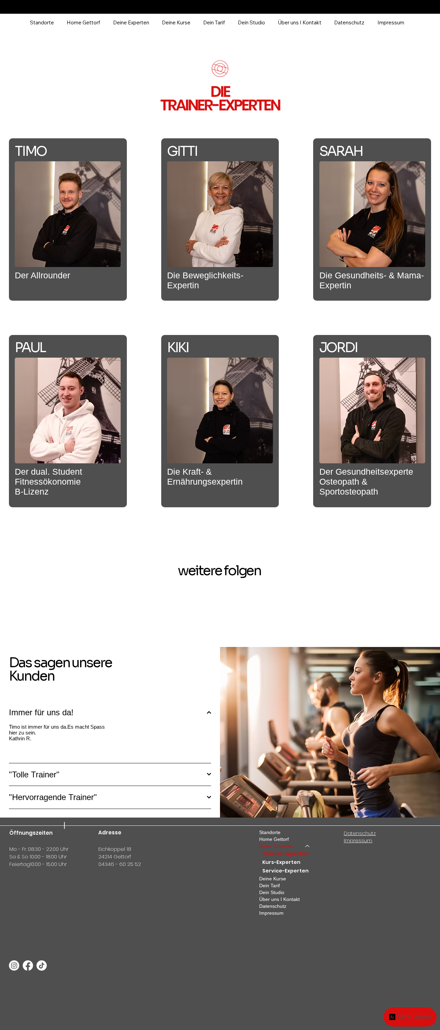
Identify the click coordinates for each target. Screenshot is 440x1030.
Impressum (271, 913)
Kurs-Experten (281, 862)
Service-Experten (285, 870)
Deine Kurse (272, 878)
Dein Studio (271, 892)
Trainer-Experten (285, 853)
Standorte (269, 832)
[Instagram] (14, 965)
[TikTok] (41, 965)
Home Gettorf (274, 839)
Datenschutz (272, 906)
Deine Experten (276, 846)
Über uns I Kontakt (279, 899)
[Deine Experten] (307, 846)
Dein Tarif (269, 885)
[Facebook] (28, 965)
